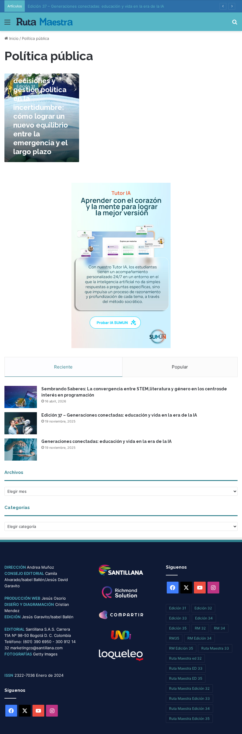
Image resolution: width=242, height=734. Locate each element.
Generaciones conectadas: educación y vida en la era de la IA (106, 441)
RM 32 (200, 628)
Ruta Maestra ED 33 (185, 668)
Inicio (13, 38)
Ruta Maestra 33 (215, 648)
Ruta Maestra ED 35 (185, 678)
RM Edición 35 (181, 648)
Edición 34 (204, 618)
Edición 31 (177, 608)
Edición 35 (178, 628)
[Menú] (7, 24)
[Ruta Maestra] (45, 22)
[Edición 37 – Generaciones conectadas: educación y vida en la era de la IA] (20, 423)
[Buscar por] (235, 24)
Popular (180, 367)
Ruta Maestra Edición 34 (189, 708)
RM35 (174, 638)
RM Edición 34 (199, 638)
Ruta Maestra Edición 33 (189, 698)
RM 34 (219, 628)
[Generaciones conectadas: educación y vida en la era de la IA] (20, 449)
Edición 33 (178, 618)
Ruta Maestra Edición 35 (189, 718)
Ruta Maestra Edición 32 (189, 688)
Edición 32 (203, 608)
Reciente (63, 367)
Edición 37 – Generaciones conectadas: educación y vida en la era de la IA (96, 6)
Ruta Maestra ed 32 (185, 658)
